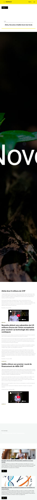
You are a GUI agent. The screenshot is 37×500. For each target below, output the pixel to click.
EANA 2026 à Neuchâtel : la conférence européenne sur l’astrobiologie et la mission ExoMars (18, 488)
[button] (26, 1)
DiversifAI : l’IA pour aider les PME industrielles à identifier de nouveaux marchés (17, 461)
